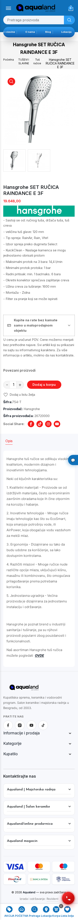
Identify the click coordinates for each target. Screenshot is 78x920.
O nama (32, 31)
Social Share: (13, 424)
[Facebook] (8, 725)
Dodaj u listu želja (22, 394)
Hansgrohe (32, 409)
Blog (51, 31)
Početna (8, 59)
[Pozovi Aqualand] (68, 898)
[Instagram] (19, 725)
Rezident (52, 898)
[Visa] (14, 866)
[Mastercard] (39, 866)
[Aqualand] (23, 689)
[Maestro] (63, 866)
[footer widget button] (39, 733)
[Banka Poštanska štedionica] (63, 879)
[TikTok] (43, 725)
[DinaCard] (14, 879)
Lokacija (69, 31)
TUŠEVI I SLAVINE (23, 61)
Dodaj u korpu (44, 385)
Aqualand (29, 892)
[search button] (69, 20)
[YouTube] (31, 725)
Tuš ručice (37, 61)
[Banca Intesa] (39, 879)
